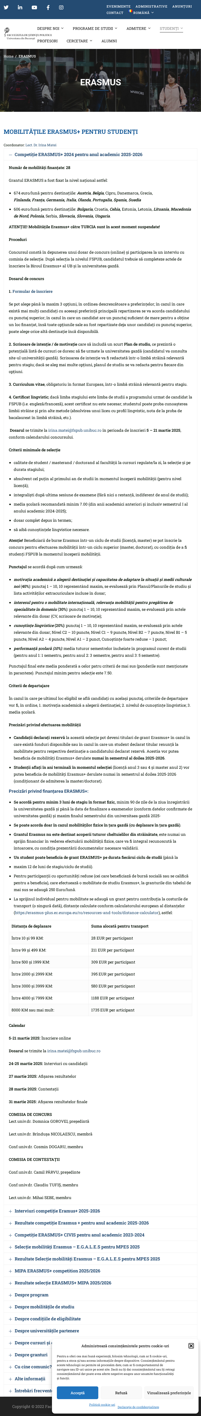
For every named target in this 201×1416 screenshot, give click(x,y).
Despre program (32, 1295)
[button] (191, 1345)
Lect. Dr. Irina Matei (40, 145)
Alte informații (30, 1379)
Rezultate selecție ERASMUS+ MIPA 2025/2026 (63, 1283)
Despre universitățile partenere (47, 1331)
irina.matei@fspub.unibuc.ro (74, 430)
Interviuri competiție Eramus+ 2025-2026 (57, 1211)
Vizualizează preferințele (169, 1392)
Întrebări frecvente (34, 1390)
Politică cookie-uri (102, 1404)
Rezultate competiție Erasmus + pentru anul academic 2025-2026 (82, 1223)
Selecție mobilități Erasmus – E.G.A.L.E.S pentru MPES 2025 (77, 1247)
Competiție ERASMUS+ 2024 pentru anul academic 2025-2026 (78, 154)
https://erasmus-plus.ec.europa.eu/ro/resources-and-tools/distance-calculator (87, 912)
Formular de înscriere (32, 291)
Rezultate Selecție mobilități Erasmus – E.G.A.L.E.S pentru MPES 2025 (87, 1259)
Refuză (121, 1392)
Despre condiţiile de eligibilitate (48, 1319)
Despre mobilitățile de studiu (44, 1307)
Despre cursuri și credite (40, 1343)
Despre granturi (31, 1355)
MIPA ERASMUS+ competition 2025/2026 (57, 1271)
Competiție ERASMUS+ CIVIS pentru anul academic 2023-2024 (79, 1235)
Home (8, 56)
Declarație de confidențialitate (138, 1407)
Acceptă (78, 1392)
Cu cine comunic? (33, 1367)
